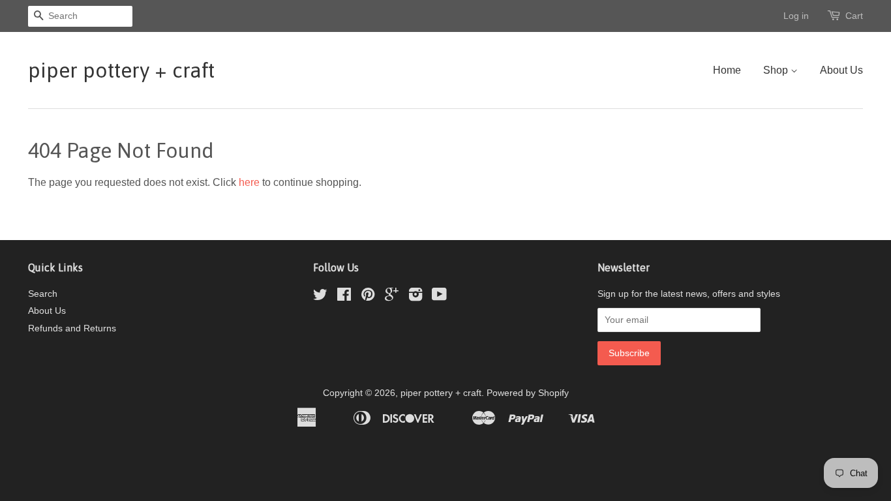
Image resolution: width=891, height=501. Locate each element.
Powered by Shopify (528, 393)
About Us (841, 70)
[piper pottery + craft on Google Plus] (391, 297)
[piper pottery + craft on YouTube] (439, 297)
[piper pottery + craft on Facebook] (344, 297)
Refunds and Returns (72, 328)
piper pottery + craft (121, 70)
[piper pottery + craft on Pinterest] (368, 297)
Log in (796, 15)
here (249, 182)
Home (727, 70)
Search (42, 294)
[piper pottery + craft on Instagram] (415, 297)
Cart (854, 15)
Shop (777, 70)
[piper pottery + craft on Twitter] (320, 297)
